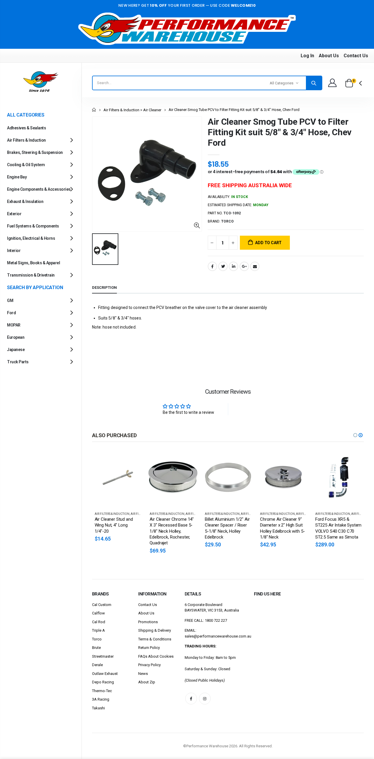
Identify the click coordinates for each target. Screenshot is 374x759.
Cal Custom (101, 604)
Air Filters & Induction (112, 513)
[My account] (332, 83)
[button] (355, 435)
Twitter (223, 266)
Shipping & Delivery (154, 630)
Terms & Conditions (154, 639)
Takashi (98, 708)
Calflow (98, 613)
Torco (97, 639)
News (143, 673)
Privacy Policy (149, 665)
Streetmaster (103, 656)
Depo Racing (103, 682)
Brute (96, 647)
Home (94, 109)
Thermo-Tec (102, 691)
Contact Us (356, 55)
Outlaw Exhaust (105, 673)
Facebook (212, 266)
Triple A (98, 630)
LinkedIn (233, 266)
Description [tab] (104, 287)
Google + (244, 266)
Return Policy (149, 647)
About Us (329, 55)
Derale (97, 665)
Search (314, 83)
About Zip (146, 682)
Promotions (148, 622)
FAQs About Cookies (156, 656)
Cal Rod (98, 622)
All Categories (281, 83)
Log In (307, 55)
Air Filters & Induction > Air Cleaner (132, 110)
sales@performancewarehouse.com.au (218, 636)
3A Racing (100, 699)
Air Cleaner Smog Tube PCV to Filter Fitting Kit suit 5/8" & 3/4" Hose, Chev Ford (280, 132)
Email (254, 266)
